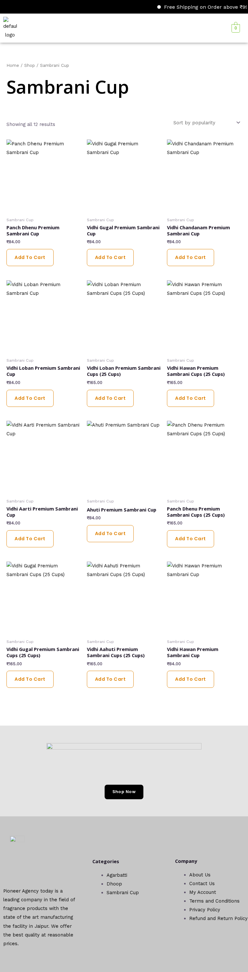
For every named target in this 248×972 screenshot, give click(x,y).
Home (12, 65)
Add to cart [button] (30, 257)
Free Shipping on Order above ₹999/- (202, 7)
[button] (117, 28)
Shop (29, 65)
